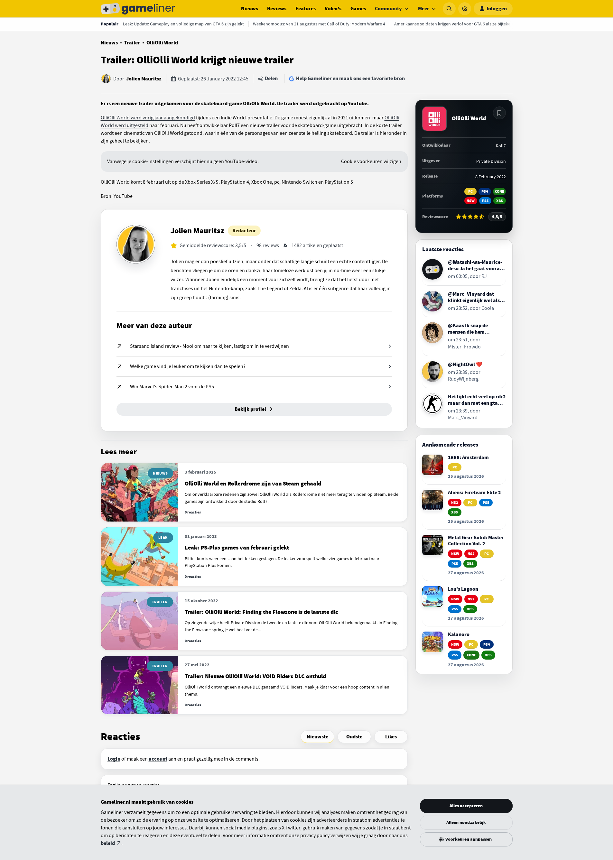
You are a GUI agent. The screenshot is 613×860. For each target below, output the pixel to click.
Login (113, 759)
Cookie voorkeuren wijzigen (371, 161)
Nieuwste (317, 736)
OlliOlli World (162, 42)
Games (358, 8)
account (158, 759)
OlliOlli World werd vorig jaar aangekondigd (148, 118)
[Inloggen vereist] (499, 112)
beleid (108, 843)
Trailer (132, 42)
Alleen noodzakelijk (466, 822)
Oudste (354, 736)
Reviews (276, 8)
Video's (333, 8)
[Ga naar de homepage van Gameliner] (138, 8)
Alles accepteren (466, 806)
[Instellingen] (464, 8)
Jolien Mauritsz (144, 78)
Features (305, 8)
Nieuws (249, 8)
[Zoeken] (449, 8)
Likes (391, 736)
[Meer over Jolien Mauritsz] (135, 244)
